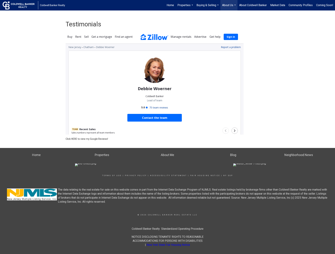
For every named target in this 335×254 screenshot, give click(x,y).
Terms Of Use (112, 175)
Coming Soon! (324, 5)
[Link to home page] (20, 5)
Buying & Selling (207, 6)
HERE (74, 138)
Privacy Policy (136, 175)
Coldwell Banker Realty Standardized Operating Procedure (167, 228)
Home (170, 5)
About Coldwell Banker (253, 5)
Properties (185, 6)
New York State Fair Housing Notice (168, 244)
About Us (229, 6)
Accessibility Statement (168, 175)
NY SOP (228, 175)
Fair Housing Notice (205, 175)
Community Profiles (301, 5)
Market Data (277, 5)
